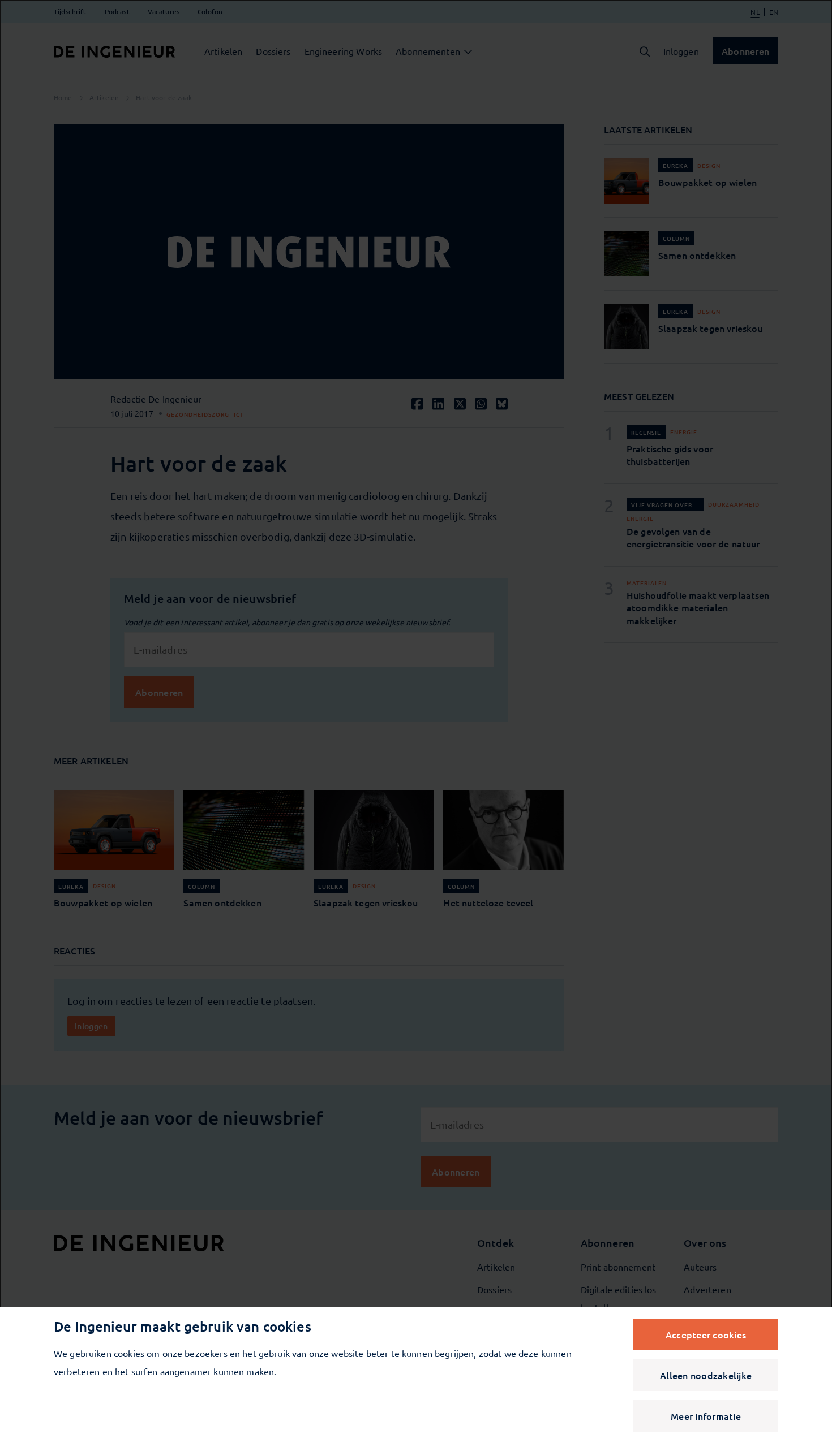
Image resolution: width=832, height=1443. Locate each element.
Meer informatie (706, 1416)
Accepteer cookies (706, 1334)
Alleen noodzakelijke (706, 1375)
